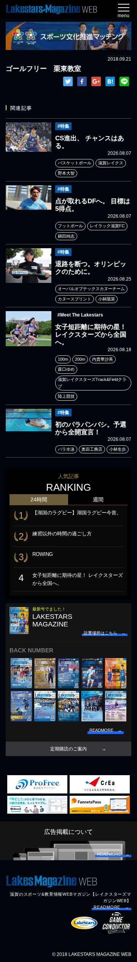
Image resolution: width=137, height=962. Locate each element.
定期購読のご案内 (68, 749)
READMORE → (111, 907)
